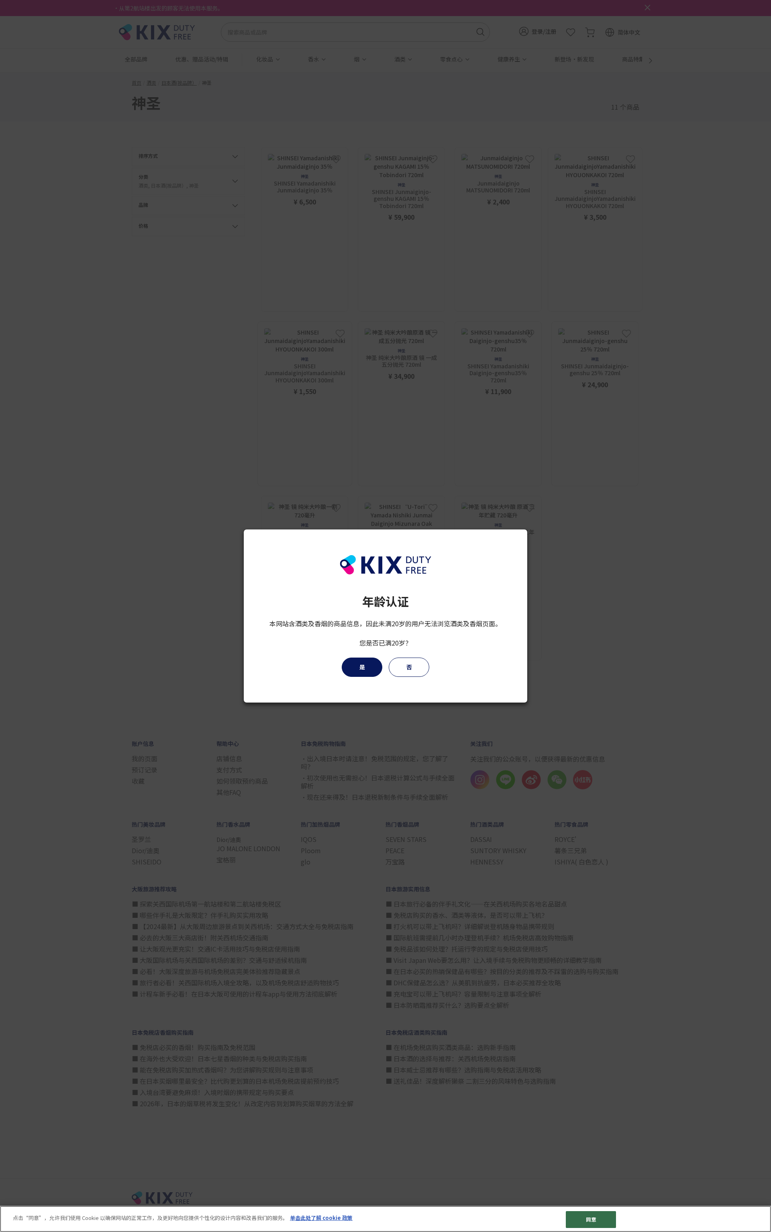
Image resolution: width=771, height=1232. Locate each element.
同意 (591, 1219)
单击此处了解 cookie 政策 (321, 1218)
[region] (385, 1219)
